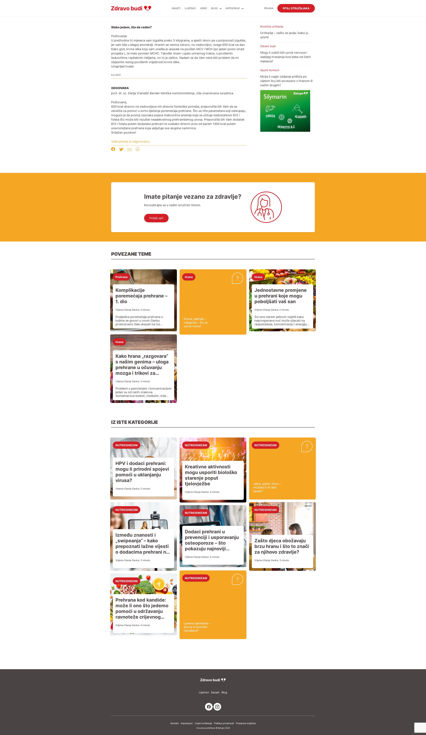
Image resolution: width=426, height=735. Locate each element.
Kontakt (174, 723)
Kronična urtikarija (271, 26)
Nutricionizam (126, 445)
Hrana (189, 277)
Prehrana (121, 277)
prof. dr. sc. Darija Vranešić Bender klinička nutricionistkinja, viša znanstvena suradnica (172, 93)
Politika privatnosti (224, 723)
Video (203, 8)
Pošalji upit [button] (156, 218)
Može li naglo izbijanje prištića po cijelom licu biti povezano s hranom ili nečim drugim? (286, 80)
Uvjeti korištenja (203, 723)
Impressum (187, 723)
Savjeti (176, 8)
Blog (214, 8)
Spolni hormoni (269, 70)
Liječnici (190, 8)
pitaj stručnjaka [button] (296, 8)
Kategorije (233, 8)
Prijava (268, 8)
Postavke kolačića (246, 723)
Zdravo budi (268, 46)
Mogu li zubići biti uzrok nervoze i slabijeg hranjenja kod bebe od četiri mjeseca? (285, 56)
